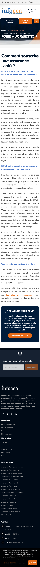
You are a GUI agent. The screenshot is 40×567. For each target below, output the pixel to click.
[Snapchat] (16, 414)
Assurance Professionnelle (10, 512)
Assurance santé (10, 33)
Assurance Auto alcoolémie (10, 483)
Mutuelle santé (6, 515)
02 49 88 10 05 (32, 10)
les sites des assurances (19, 294)
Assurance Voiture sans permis (12, 492)
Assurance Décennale (9, 496)
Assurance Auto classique (10, 470)
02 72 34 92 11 (13, 538)
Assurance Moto (7, 505)
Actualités (4, 443)
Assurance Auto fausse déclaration (13, 467)
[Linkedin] (7, 414)
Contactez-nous (6, 449)
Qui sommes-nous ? (8, 424)
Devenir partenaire (10, 21)
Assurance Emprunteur (9, 499)
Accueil (4, 30)
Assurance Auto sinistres (9, 480)
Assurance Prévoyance (9, 508)
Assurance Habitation (8, 502)
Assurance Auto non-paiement (11, 473)
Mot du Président (7, 427)
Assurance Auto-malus (9, 486)
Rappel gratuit (26, 21)
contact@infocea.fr (16, 543)
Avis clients (5, 446)
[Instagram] (11, 414)
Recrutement (5, 452)
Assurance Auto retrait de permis (12, 476)
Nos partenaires (6, 434)
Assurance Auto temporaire (10, 489)
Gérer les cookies (9, 562)
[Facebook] (3, 414)
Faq (2, 455)
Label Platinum (6, 431)
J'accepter (32, 563)
